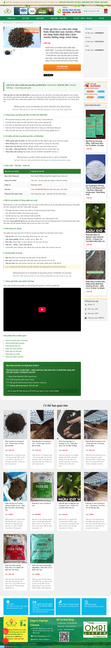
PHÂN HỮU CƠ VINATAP (24, 23)
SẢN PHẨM (40, 18)
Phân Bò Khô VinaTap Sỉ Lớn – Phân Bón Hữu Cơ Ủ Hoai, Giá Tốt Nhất (95, 444)
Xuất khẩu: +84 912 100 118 (72, 13)
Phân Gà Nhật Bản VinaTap (15, 343)
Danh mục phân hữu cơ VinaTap (17, 340)
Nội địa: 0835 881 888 (71, 10)
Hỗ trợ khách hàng (91, 94)
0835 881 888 (62, 85)
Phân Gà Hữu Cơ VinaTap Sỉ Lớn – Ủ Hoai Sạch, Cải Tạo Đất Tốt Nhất (14, 444)
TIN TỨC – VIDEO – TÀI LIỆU (82, 18)
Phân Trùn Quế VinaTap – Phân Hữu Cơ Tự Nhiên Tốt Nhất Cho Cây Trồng (14, 568)
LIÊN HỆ (101, 18)
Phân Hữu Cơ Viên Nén (14, 351)
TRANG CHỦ (11, 18)
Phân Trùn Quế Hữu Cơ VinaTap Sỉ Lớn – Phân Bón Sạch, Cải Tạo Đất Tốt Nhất (68, 444)
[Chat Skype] (90, 91)
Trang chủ (8, 23)
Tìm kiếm (102, 11)
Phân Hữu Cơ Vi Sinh (13, 354)
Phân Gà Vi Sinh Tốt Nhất (14, 357)
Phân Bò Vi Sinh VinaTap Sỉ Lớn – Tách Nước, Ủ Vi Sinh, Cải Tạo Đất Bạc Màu (95, 506)
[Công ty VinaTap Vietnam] (7, 11)
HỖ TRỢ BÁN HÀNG (92, 88)
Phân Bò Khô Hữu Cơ (13, 346)
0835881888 (95, 85)
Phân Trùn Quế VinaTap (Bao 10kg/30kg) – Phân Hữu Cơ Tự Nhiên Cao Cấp (42, 568)
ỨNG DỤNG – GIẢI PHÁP (58, 18)
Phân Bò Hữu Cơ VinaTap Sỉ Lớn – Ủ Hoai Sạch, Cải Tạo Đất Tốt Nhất (41, 444)
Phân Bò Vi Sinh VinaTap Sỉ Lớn (41, 504)
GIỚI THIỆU (25, 18)
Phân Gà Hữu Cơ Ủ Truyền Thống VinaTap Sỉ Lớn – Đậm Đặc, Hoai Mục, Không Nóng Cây (15, 507)
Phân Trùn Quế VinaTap (14, 348)
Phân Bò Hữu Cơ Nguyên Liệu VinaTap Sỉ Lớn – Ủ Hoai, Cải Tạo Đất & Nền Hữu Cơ (69, 506)
